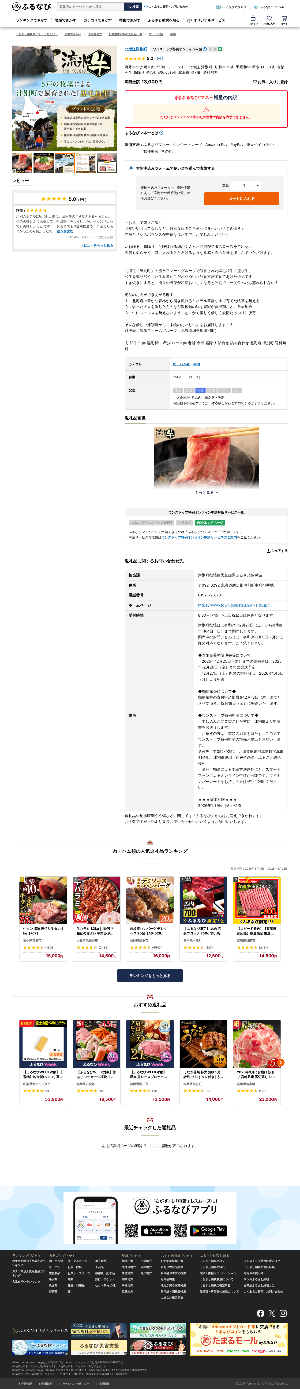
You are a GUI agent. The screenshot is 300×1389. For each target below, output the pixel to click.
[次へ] (281, 1062)
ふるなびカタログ (234, 7)
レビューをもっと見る (96, 245)
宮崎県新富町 (246, 1084)
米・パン (54, 1267)
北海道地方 (95, 34)
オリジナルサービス (209, 20)
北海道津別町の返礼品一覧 (125, 34)
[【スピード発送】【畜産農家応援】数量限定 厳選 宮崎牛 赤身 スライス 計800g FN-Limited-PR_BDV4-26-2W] (257, 900)
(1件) (159, 58)
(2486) (104, 947)
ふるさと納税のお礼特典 (259, 1267)
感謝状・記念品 (105, 1273)
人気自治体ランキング (26, 1281)
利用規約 (46, 1383)
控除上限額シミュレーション (218, 1273)
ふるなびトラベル (272, 7)
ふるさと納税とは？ (212, 1261)
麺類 (70, 1279)
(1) (47, 1091)
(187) (209, 947)
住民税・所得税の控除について (219, 1291)
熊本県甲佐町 (193, 940)
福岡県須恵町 (193, 1084)
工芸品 (99, 1267)
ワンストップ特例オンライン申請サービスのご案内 (199, 537)
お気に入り (269, 23)
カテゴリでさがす (98, 20)
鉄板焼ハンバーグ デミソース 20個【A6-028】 (148, 930)
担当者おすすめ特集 (173, 1273)
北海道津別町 (136, 49)
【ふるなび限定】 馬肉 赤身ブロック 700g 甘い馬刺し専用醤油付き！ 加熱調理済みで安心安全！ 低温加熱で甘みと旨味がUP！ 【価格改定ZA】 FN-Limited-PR (203, 930)
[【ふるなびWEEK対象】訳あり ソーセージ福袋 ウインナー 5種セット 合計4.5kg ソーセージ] (96, 1044)
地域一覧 (127, 1261)
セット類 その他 (105, 1285)
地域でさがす (65, 20)
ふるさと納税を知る (164, 20)
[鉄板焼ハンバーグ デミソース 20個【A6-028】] (150, 900)
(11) (154, 1091)
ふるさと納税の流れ (212, 1267)
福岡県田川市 (139, 1084)
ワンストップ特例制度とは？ (262, 1261)
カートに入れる (242, 198)
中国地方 (146, 1261)
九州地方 (146, 1273)
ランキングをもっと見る (150, 975)
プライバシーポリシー (75, 1383)
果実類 (53, 1279)
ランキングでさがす (32, 20)
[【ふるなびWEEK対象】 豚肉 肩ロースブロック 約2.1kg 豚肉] (150, 1044)
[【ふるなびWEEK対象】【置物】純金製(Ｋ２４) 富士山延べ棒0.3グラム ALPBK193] (43, 1044)
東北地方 (127, 1273)
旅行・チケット (105, 1279)
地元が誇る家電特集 (173, 1285)
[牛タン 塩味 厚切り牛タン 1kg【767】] (43, 900)
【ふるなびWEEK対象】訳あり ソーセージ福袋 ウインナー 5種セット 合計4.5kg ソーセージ (96, 1074)
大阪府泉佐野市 (87, 940)
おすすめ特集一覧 (172, 1261)
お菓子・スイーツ (79, 1273)
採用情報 (104, 1383)
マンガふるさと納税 (256, 1279)
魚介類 (53, 1285)
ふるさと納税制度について (216, 1279)
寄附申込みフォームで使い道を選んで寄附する (175, 168)
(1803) (50, 947)
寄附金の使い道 (253, 1273)
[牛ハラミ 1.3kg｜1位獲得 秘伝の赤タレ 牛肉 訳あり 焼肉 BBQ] (96, 900)
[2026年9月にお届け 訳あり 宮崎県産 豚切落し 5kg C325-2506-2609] (257, 1044)
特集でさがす (129, 20)
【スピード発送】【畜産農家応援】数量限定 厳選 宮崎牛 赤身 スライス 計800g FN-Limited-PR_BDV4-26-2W (256, 930)
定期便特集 (168, 1279)
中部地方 (127, 1285)
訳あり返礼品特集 (172, 1267)
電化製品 (54, 1273)
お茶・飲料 (75, 1267)
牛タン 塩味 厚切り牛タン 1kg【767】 (43, 930)
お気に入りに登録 (273, 82)
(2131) (263, 947)
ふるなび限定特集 (172, 1297)
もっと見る (204, 492)
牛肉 (173, 34)
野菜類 (53, 1291)
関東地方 (127, 1279)
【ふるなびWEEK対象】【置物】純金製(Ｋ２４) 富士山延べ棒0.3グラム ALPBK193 (43, 1074)
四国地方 (146, 1267)
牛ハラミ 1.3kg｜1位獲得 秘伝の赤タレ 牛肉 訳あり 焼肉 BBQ (95, 930)
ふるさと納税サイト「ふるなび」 (37, 34)
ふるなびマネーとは (141, 132)
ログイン (253, 23)
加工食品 (100, 1261)
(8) (101, 1091)
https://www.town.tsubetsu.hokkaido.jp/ (233, 605)
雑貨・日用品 (76, 1285)
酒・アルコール (77, 1261)
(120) (262, 1091)
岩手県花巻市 (32, 940)
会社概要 (26, 1383)
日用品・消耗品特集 (173, 1291)
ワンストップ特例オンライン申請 (177, 49)
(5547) (157, 947)
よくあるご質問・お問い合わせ (168, 6)
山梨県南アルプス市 (37, 1084)
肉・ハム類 (156, 34)
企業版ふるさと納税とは (259, 1285)
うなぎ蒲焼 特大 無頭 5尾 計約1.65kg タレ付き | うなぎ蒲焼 (202, 1074)
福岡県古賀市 (86, 1084)
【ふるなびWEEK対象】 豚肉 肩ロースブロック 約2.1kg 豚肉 (150, 1074)
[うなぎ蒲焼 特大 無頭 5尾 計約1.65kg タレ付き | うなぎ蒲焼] (203, 1044)
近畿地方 (127, 1291)
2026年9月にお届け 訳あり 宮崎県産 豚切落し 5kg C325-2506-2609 (256, 1074)
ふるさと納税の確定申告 (215, 1285)
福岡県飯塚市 (139, 940)
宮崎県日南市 (246, 940)
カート (284, 23)
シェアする (279, 550)
